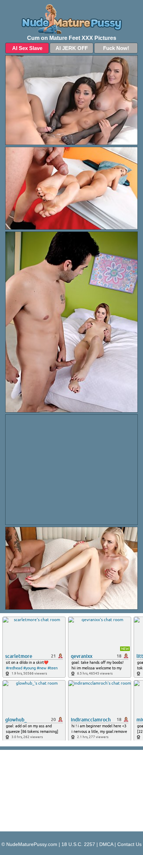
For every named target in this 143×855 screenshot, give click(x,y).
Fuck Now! (116, 48)
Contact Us (129, 844)
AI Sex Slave (27, 48)
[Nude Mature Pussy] (71, 19)
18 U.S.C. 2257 (78, 844)
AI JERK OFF (72, 48)
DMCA (106, 844)
